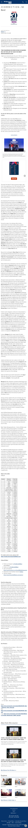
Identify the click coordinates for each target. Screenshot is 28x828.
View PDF (14, 178)
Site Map (8, 822)
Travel (16, 797)
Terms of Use (4, 821)
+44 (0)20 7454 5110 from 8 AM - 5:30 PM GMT (14, 816)
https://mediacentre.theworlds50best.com (11, 556)
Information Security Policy (20, 821)
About (14, 811)
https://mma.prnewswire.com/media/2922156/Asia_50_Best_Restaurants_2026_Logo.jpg (14, 714)
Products (13, 810)
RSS (12, 822)
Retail (16, 786)
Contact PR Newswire (14, 808)
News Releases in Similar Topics (8, 800)
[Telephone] (23, 2)
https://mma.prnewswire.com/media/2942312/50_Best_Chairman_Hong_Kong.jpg (14, 706)
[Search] (26, 2)
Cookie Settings (18, 822)
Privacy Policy (11, 821)
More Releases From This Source (8, 770)
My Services (13, 813)
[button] (14, 18)
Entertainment (4, 797)
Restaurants (3, 786)
